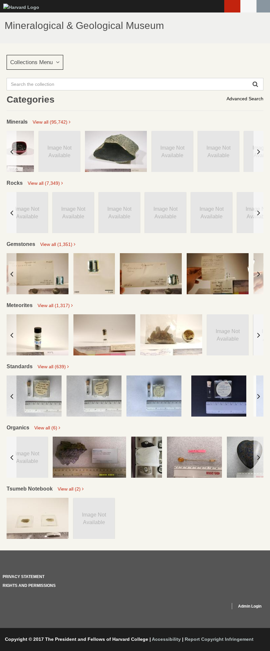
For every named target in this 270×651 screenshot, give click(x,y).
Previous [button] (11, 151)
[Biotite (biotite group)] (153, 396)
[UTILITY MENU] (248, 6)
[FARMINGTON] (37, 334)
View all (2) (70, 489)
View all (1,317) (54, 305)
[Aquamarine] (37, 273)
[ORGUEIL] (104, 334)
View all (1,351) (57, 244)
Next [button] (258, 151)
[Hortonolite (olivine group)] (94, 396)
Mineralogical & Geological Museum (84, 25)
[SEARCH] (263, 6)
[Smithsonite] (89, 457)
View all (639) (52, 366)
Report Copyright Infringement (219, 639)
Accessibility (166, 639)
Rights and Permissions (29, 585)
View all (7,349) (44, 183)
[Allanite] (20, 151)
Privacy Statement (23, 576)
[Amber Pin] (194, 457)
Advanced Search (245, 98)
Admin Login (249, 606)
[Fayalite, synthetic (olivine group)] (34, 396)
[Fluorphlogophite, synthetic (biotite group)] (218, 396)
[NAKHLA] (37, 518)
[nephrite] (116, 151)
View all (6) (46, 427)
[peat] (146, 457)
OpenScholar (213, 607)
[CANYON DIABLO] (171, 334)
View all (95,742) (51, 122)
